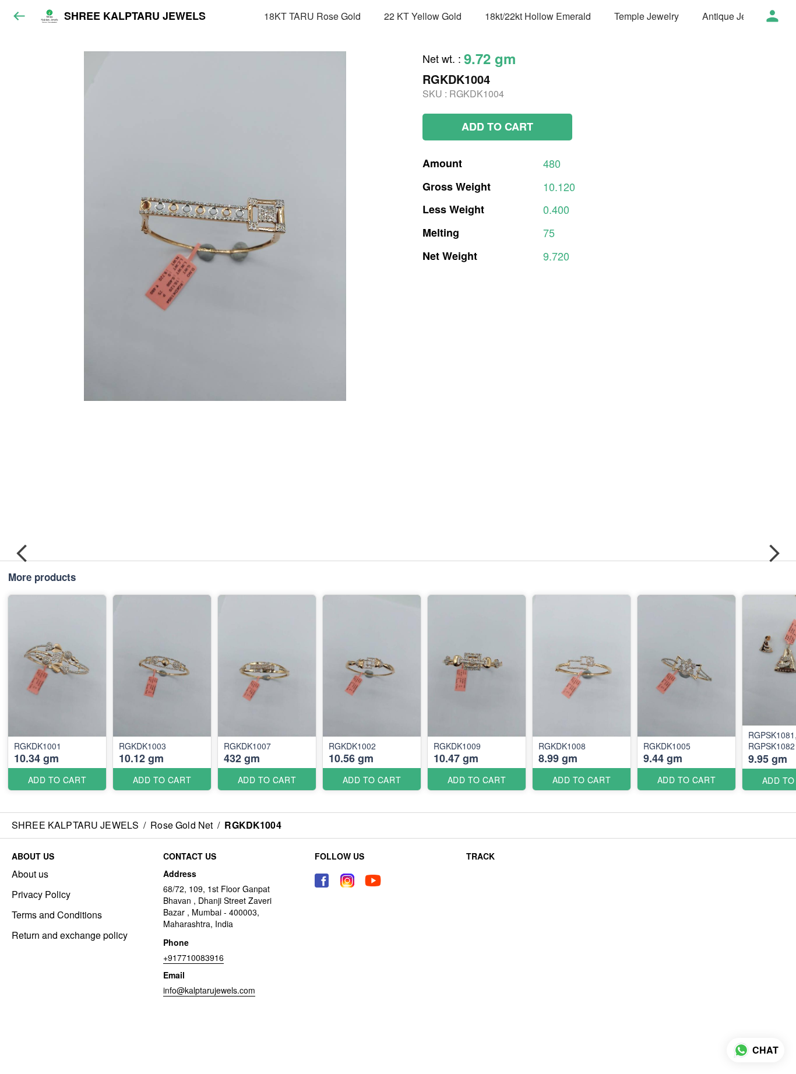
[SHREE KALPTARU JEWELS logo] (49, 16)
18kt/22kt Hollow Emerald (538, 16)
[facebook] (321, 880)
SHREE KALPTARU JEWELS (135, 16)
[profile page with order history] (772, 16)
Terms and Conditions (57, 915)
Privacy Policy (41, 894)
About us (30, 874)
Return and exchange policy (70, 935)
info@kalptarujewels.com (209, 990)
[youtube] (373, 880)
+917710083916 (193, 957)
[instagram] (347, 880)
